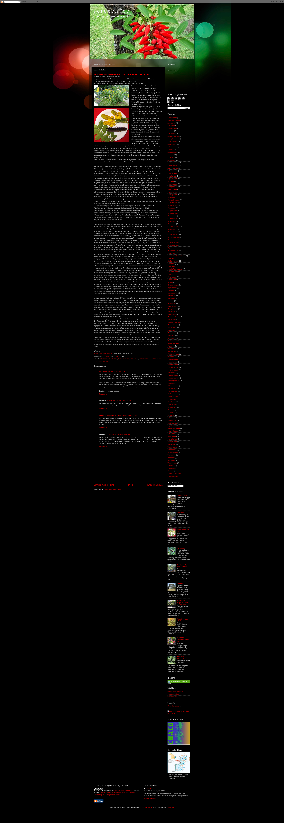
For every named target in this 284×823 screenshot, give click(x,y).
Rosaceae (171, 410)
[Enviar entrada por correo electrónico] (122, 356)
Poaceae (171, 383)
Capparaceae (172, 210)
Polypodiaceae (173, 388)
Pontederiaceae (173, 394)
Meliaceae (171, 319)
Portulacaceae (173, 396)
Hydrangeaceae (173, 285)
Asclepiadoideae (173, 165)
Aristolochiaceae (173, 163)
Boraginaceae (172, 187)
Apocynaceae (172, 152)
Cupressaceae (173, 245)
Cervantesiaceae (173, 226)
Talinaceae (171, 444)
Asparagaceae (173, 168)
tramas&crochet (173, 694)
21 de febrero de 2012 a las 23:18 (119, 401)
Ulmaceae (171, 457)
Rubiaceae (171, 412)
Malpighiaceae (173, 309)
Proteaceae (172, 399)
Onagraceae (172, 349)
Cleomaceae (172, 229)
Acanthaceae (172, 118)
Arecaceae (171, 160)
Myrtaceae (171, 335)
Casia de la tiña (123, 359)
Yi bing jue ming (103, 361)
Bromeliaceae (172, 192)
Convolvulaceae (173, 237)
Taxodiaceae (172, 450)
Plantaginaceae (173, 378)
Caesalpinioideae (174, 200)
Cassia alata (143, 359)
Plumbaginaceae (173, 380)
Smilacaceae (172, 434)
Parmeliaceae (172, 362)
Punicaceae (172, 404)
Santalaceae (172, 420)
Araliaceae (171, 157)
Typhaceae (171, 455)
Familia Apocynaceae (175, 269)
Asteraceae (172, 171)
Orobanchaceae (173, 354)
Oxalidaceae (172, 357)
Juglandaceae (172, 293)
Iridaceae (171, 290)
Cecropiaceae (172, 218)
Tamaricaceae (173, 447)
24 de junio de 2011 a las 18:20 (114, 371)
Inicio (130, 485)
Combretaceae (173, 232)
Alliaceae (171, 131)
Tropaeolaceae (173, 452)
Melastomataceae (174, 317)
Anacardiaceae (173, 141)
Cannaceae (172, 208)
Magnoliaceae (172, 306)
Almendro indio (182, 495)
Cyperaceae (172, 248)
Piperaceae (172, 372)
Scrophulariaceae (174, 428)
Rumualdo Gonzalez (106, 415)
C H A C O (149, 788)
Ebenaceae (172, 253)
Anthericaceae (173, 147)
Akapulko (104, 359)
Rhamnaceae (172, 407)
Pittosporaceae (173, 375)
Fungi (170, 274)
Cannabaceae (172, 205)
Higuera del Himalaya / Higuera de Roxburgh (183, 602)
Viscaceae (171, 468)
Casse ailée (134, 359)
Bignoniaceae (172, 179)
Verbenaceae (172, 463)
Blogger (171, 807)
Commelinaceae (173, 234)
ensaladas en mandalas (176, 691)
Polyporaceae (172, 391)
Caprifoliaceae (173, 213)
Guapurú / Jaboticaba (180, 657)
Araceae (170, 155)
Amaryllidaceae (173, 139)
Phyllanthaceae (173, 367)
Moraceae (171, 330)
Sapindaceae (172, 423)
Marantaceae (172, 314)
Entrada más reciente (104, 485)
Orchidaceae (172, 351)
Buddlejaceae (172, 195)
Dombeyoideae (173, 250)
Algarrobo (180, 583)
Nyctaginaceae (173, 341)
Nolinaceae (171, 338)
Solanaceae (172, 436)
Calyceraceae (172, 203)
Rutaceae (171, 415)
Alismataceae (172, 128)
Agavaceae (171, 123)
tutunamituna (172, 697)
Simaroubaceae (173, 431)
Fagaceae (171, 266)
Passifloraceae (173, 365)
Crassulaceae (172, 240)
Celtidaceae (172, 224)
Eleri (101, 371)
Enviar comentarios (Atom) (113, 489)
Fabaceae (152, 359)
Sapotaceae (172, 426)
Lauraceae (171, 298)
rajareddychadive (146, 807)
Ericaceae (171, 258)
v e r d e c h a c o (111, 10)
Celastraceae (172, 221)
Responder (103, 394)
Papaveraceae (173, 359)
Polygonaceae (173, 386)
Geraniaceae (172, 277)
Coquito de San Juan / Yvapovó (182, 566)
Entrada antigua (155, 485)
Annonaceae (172, 144)
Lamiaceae (171, 295)
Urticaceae (171, 460)
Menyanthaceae (173, 325)
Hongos (170, 282)
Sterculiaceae (172, 439)
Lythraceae (171, 303)
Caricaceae (172, 216)
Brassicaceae (172, 189)
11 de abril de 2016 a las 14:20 (126, 415)
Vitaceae (171, 471)
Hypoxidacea (172, 287)
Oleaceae (171, 346)
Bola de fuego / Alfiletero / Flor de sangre (183, 639)
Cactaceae (171, 197)
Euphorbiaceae (173, 261)
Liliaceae (171, 301)
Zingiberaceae (173, 476)
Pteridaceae (172, 402)
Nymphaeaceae (173, 343)
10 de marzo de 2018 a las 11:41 (118, 434)
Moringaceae (172, 333)
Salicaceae (171, 418)
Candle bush (112, 359)
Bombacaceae (173, 184)
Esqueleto (180, 512)
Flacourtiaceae (173, 272)
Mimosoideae (172, 327)
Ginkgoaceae (172, 280)
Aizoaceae (171, 125)
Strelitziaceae (172, 442)
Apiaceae (171, 149)
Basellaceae (172, 176)
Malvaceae (171, 311)
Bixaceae (171, 181)
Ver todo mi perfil (150, 798)
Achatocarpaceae (174, 120)
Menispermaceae (174, 322)
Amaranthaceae (173, 136)
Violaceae (171, 465)
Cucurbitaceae (173, 242)
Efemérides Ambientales (176, 256)
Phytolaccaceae (173, 370)
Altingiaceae (172, 133)
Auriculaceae (172, 173)
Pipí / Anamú (181, 548)
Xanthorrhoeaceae (174, 473)
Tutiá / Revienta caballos (182, 620)
